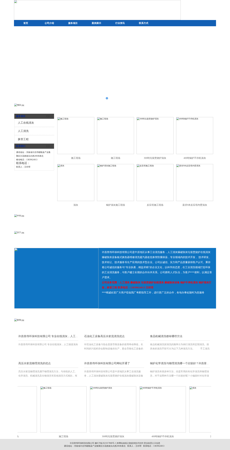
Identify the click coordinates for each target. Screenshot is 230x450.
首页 (25, 23)
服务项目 (73, 23)
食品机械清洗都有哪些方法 (166, 336)
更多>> (49, 116)
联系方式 (143, 23)
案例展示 (96, 23)
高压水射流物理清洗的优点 (34, 363)
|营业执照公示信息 (151, 443)
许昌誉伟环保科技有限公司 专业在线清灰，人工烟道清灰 (52, 336)
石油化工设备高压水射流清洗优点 (104, 336)
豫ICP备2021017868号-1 (105, 443)
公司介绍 (49, 23)
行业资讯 (120, 23)
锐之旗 (128, 443)
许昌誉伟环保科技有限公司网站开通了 (107, 363)
